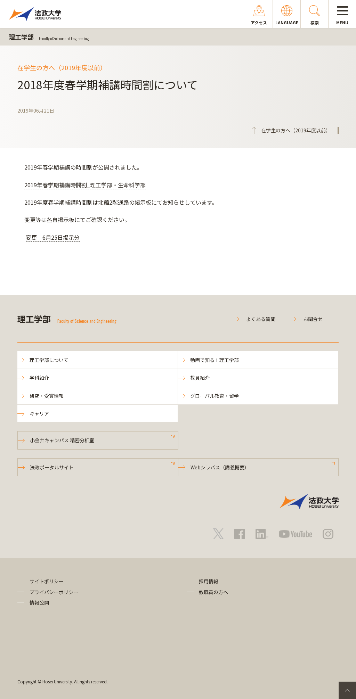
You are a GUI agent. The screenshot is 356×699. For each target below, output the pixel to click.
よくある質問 (260, 318)
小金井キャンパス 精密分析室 (62, 440)
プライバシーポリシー (54, 592)
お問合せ (313, 318)
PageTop (347, 690)
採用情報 (208, 581)
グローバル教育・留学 (214, 395)
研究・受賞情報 (47, 395)
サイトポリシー (47, 581)
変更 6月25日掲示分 (53, 237)
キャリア (39, 413)
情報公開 (39, 602)
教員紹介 (200, 377)
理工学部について (49, 359)
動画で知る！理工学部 (214, 359)
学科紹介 (39, 377)
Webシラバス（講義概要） (220, 467)
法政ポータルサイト (52, 467)
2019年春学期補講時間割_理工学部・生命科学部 (85, 185)
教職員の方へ (213, 592)
